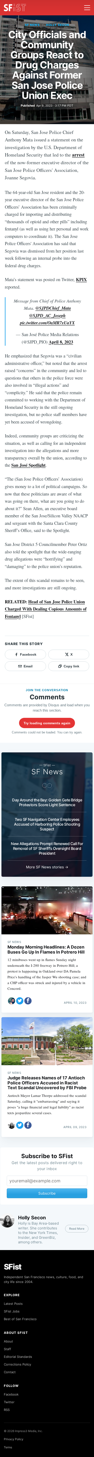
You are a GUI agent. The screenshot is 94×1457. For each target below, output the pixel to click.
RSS (7, 1410)
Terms (8, 1447)
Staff (7, 1349)
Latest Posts (13, 1304)
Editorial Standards (18, 1357)
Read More (76, 1228)
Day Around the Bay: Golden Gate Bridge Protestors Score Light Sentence (47, 802)
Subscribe (47, 1193)
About (8, 1341)
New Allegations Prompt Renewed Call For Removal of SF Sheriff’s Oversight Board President (47, 848)
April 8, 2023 (61, 342)
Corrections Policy (17, 1364)
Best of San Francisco (20, 1319)
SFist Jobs (12, 1311)
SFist (13, 1266)
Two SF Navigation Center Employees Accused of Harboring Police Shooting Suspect (47, 824)
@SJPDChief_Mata (53, 308)
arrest (78, 154)
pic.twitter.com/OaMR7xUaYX (47, 323)
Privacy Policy (13, 1439)
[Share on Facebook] (28, 1001)
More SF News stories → (47, 867)
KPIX (81, 279)
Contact (10, 1372)
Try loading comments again (47, 723)
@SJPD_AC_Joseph (47, 315)
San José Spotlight (28, 465)
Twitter (9, 1402)
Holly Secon (57, 25)
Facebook (11, 1394)
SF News (32, 25)
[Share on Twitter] (20, 1001)
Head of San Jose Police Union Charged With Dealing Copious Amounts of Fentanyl (46, 608)
